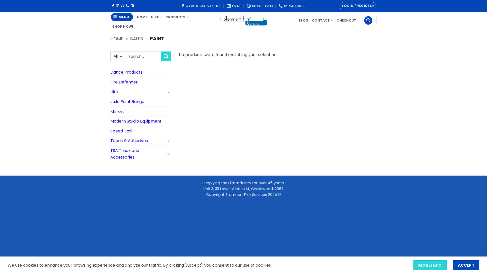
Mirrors (117, 111)
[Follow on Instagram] (117, 6)
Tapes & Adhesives (129, 141)
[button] (358, 6)
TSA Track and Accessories (124, 154)
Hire (155, 17)
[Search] (368, 20)
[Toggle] (168, 92)
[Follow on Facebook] (112, 6)
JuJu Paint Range (127, 102)
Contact (321, 20)
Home (142, 17)
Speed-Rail (121, 131)
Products (175, 17)
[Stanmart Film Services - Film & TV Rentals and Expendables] (243, 20)
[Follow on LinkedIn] (132, 6)
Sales (136, 39)
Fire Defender (124, 82)
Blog (303, 20)
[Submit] (166, 56)
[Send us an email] (122, 6)
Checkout (346, 20)
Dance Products (126, 72)
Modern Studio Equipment (136, 121)
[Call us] (127, 6)
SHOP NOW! (122, 26)
